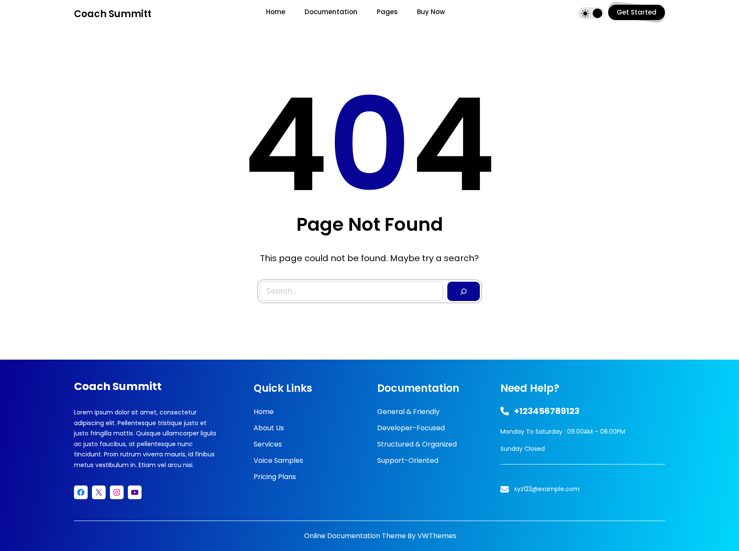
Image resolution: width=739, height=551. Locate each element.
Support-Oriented (407, 460)
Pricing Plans (275, 477)
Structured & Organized (417, 444)
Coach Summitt (112, 14)
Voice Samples (278, 460)
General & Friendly (408, 412)
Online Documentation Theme (355, 536)
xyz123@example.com (546, 489)
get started (636, 12)
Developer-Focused (411, 428)
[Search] (463, 291)
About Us (269, 428)
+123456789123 (546, 411)
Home (264, 412)
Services (268, 444)
